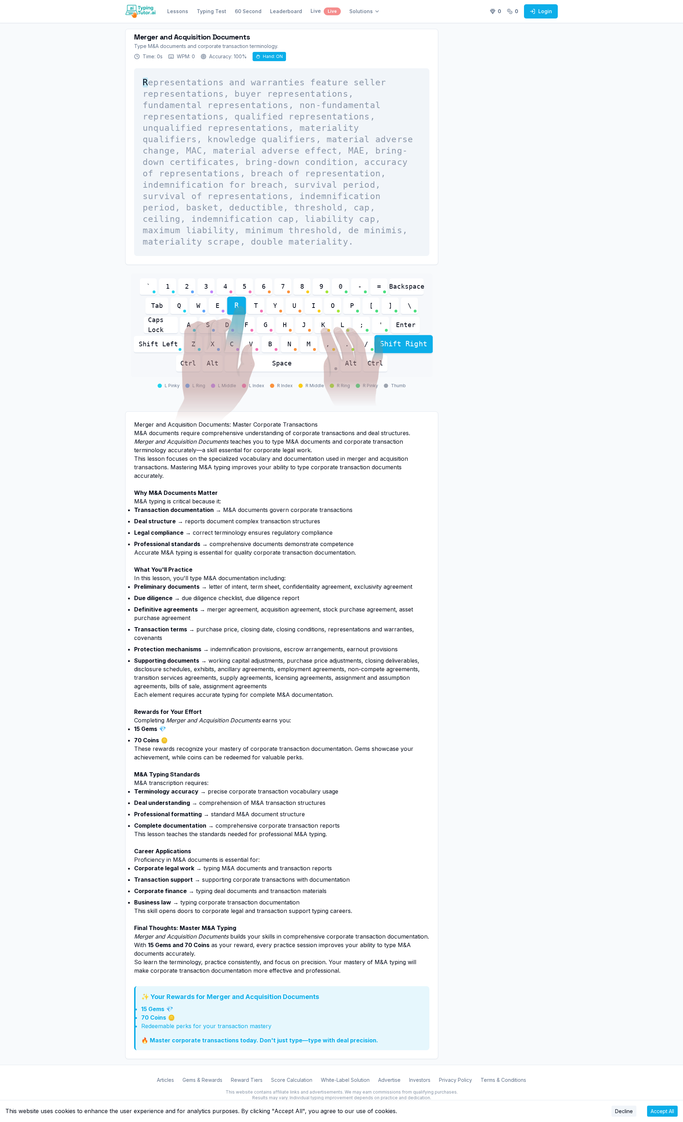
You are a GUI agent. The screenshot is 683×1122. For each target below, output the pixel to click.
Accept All (662, 1111)
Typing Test (211, 11)
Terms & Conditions (503, 1080)
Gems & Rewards (202, 1080)
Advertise (389, 1080)
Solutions (361, 11)
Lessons (177, 11)
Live (324, 11)
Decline (624, 1111)
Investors (419, 1080)
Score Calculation (291, 1080)
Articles (165, 1080)
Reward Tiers (247, 1080)
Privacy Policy (455, 1080)
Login (545, 11)
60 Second (248, 11)
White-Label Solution (345, 1080)
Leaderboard (286, 11)
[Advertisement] (509, 140)
